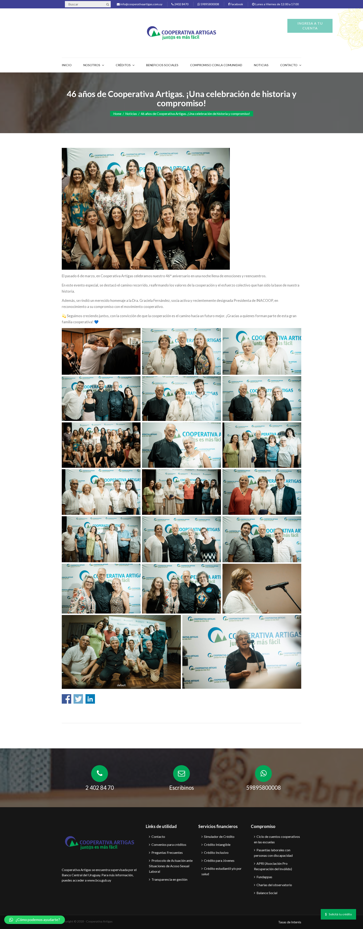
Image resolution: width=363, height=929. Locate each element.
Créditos (123, 65)
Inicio (67, 65)
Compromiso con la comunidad (216, 65)
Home (117, 114)
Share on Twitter (78, 699)
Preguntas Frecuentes (167, 852)
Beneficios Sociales (162, 65)
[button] (34, 920)
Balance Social (266, 893)
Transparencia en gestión (169, 879)
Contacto (158, 836)
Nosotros (91, 65)
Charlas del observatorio (274, 885)
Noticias (261, 65)
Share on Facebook (66, 699)
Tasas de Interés (289, 922)
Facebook (236, 4)
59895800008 (209, 4)
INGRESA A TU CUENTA (310, 25)
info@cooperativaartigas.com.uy (141, 4)
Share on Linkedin (90, 699)
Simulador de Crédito (219, 836)
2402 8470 (181, 4)
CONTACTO (288, 65)
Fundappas (264, 877)
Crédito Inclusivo (216, 852)
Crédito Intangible (217, 844)
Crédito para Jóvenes (219, 860)
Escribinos (181, 787)
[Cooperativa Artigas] (181, 32)
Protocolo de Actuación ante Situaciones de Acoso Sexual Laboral (171, 865)
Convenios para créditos (168, 844)
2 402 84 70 (99, 787)
